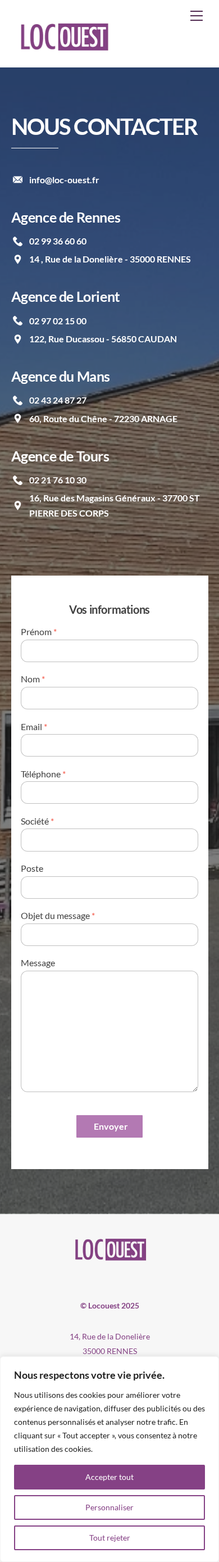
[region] (109, 1459)
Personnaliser (109, 1507)
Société (37, 821)
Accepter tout (109, 1477)
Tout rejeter (109, 1537)
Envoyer (111, 1126)
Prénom (39, 631)
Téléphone (43, 773)
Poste (32, 868)
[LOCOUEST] (63, 50)
